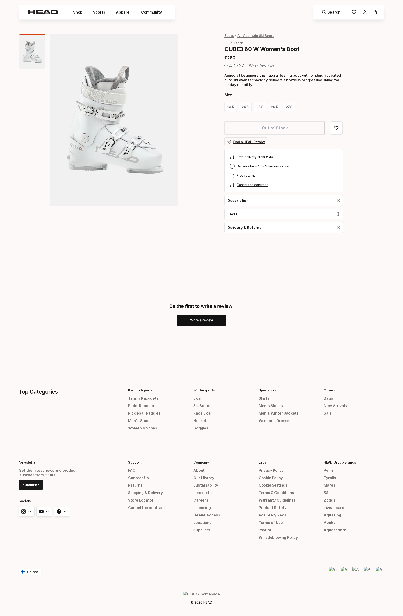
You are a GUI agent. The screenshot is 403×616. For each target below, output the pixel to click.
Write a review (201, 320)
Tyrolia (330, 477)
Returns (135, 485)
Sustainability (205, 485)
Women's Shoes (142, 428)
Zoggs (329, 500)
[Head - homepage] (43, 12)
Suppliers (201, 530)
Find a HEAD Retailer (249, 142)
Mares (329, 485)
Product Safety (273, 507)
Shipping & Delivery (145, 492)
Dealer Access (206, 515)
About (199, 470)
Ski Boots (201, 405)
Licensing (202, 507)
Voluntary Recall (273, 515)
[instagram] (27, 511)
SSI (326, 492)
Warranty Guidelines (277, 500)
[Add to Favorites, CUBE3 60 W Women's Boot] (336, 128)
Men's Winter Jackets (279, 413)
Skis (197, 398)
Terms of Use (271, 522)
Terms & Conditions (276, 492)
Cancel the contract (252, 185)
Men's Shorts (271, 405)
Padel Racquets (142, 405)
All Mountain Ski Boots (255, 36)
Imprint (265, 530)
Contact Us (138, 477)
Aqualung (332, 515)
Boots (229, 36)
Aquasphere (335, 530)
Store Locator (140, 500)
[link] (354, 12)
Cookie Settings (273, 485)
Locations (202, 522)
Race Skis (202, 413)
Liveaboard (334, 507)
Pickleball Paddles (144, 413)
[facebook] (62, 511)
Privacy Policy (271, 470)
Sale (327, 413)
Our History (203, 477)
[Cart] (374, 12)
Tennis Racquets (143, 398)
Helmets (200, 420)
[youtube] (44, 511)
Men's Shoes (139, 420)
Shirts (264, 398)
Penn (328, 470)
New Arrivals (335, 405)
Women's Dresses (275, 420)
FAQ (131, 470)
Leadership (203, 492)
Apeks (329, 522)
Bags (328, 398)
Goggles (200, 428)
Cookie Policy (271, 477)
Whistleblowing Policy (278, 537)
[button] (284, 200)
